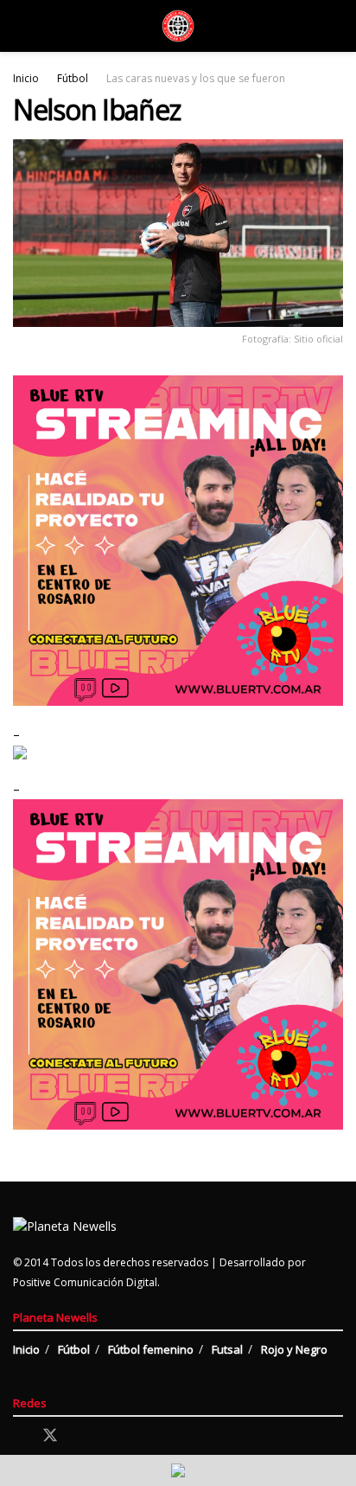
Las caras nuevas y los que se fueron (195, 78)
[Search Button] (335, 26)
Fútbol (72, 78)
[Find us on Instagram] (81, 1436)
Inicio (26, 78)
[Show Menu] (20, 26)
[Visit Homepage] (178, 26)
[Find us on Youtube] (111, 1436)
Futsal (227, 1349)
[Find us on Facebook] (19, 1436)
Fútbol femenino (151, 1349)
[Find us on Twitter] (50, 1435)
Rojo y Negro (294, 1349)
